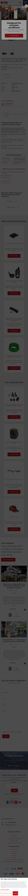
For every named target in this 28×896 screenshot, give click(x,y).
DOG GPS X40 (14, 35)
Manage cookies (5, 889)
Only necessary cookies (6, 893)
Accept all (15, 893)
